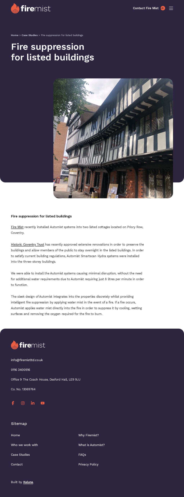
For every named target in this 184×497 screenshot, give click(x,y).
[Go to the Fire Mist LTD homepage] (70, 8)
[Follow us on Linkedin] (33, 403)
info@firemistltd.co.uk (27, 360)
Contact (16, 464)
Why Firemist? (88, 435)
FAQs (82, 454)
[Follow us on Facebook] (13, 403)
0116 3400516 (20, 370)
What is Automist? (91, 445)
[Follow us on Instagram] (23, 403)
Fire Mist (17, 227)
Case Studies (30, 35)
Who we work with (24, 445)
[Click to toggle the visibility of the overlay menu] (171, 8)
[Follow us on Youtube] (43, 403)
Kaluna (28, 482)
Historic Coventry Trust (27, 244)
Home (14, 35)
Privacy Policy (88, 464)
